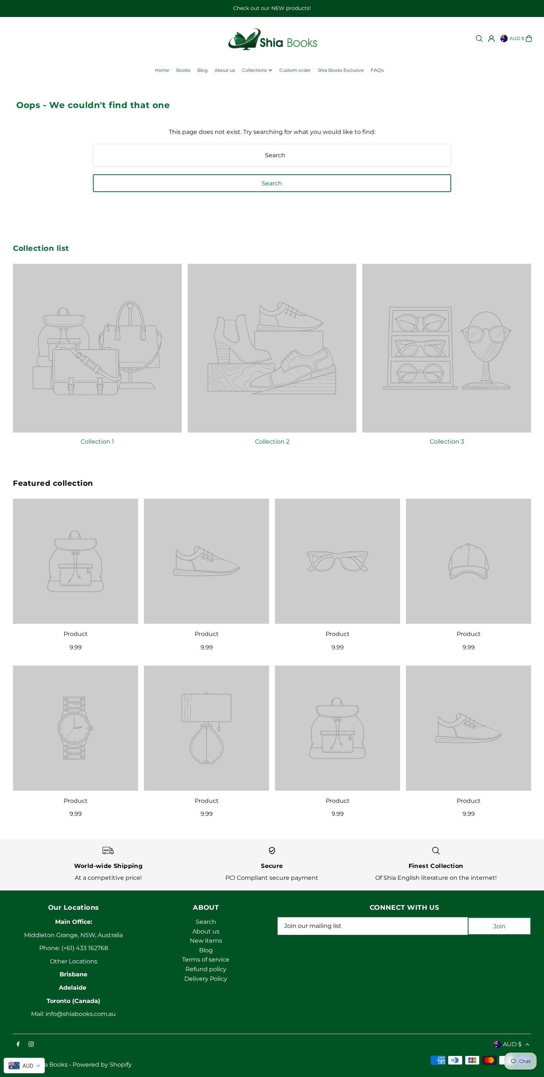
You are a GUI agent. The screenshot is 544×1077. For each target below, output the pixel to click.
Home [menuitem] (162, 70)
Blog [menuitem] (202, 70)
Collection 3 (447, 441)
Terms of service (205, 959)
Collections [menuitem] (254, 70)
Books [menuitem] (183, 70)
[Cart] (529, 38)
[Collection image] (97, 348)
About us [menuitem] (225, 70)
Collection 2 (272, 441)
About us (205, 931)
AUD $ (517, 38)
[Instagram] (31, 1044)
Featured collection (53, 483)
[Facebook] (18, 1044)
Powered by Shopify (102, 1064)
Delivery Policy (205, 978)
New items (206, 940)
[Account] (491, 38)
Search (206, 921)
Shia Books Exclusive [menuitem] (341, 70)
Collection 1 (97, 441)
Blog (206, 950)
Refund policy (205, 969)
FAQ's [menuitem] (377, 70)
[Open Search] (479, 38)
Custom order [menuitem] (295, 70)
